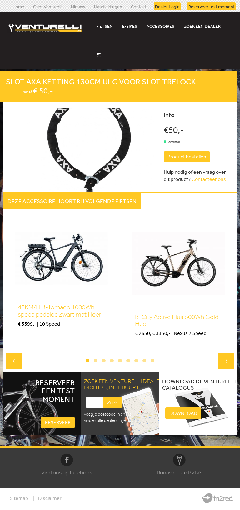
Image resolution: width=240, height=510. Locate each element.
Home (18, 6)
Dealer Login (167, 6)
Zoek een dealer (202, 26)
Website (217, 498)
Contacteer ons (209, 179)
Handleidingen (108, 6)
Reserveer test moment (211, 6)
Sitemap (19, 498)
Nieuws (78, 6)
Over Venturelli (47, 6)
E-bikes (129, 26)
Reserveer (58, 422)
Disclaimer (50, 498)
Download (183, 413)
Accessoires (160, 26)
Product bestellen (187, 156)
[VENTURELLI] (46, 28)
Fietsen (104, 26)
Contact (138, 6)
